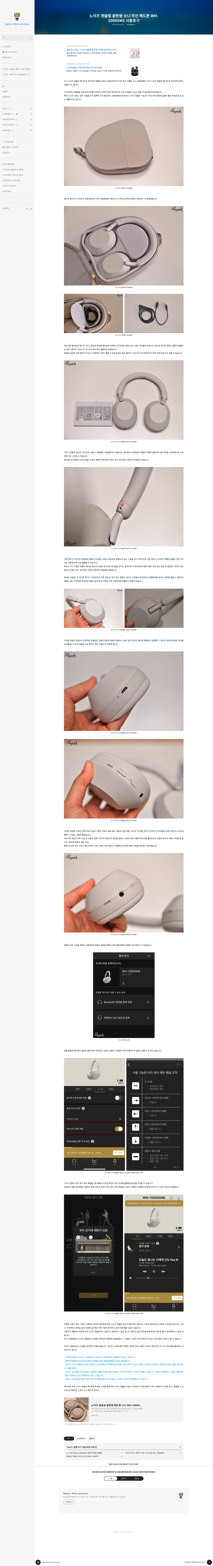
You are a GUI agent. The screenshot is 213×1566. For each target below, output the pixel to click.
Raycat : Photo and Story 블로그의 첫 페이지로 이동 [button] (17, 17)
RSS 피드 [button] (8, 57)
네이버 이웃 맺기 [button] (11, 52)
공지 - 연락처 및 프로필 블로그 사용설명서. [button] (19, 74)
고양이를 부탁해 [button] (10, 119)
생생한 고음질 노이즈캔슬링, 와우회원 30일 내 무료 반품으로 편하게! (94, 71)
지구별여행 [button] (9, 114)
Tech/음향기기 (130, 25)
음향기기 (77, 1447)
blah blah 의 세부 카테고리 (31, 130)
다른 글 (136, 1478)
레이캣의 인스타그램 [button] (12, 180)
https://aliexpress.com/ (75, 46)
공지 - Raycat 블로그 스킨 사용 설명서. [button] (19, 69)
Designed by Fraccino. (198, 1562)
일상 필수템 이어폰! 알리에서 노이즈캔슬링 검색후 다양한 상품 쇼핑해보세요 (91, 54)
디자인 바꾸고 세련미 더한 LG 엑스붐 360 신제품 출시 (144, 1453)
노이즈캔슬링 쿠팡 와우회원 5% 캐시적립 (84, 67)
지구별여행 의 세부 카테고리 (31, 114)
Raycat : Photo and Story (75, 1493)
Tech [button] (7, 108)
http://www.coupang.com (76, 64)
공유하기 (123, 1478)
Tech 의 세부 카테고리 (31, 108)
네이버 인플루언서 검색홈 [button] (14, 169)
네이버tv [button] (8, 191)
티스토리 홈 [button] (9, 142)
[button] (17, 46)
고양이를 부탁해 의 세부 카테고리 (31, 119)
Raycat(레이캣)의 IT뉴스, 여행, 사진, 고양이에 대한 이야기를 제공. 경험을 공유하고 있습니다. (94, 1497)
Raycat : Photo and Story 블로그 (38, 1562)
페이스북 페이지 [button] (10, 186)
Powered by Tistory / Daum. (51, 1562)
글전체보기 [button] (6, 97)
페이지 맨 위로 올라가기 (209, 1562)
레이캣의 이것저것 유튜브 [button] (14, 175)
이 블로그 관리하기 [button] (11, 147)
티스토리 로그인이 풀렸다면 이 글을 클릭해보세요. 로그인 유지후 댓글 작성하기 (123, 1472)
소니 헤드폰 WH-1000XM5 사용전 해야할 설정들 (84, 1453)
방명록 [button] (4, 91)
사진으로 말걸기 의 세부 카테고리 (31, 125)
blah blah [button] (8, 130)
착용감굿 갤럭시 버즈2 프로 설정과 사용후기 (82, 1456)
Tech (69, 1447)
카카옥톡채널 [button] (9, 164)
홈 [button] (3, 86)
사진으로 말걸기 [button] (10, 125)
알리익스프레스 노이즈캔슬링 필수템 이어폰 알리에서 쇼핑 (91, 49)
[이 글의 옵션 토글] (72, 1439)
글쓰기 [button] (7, 152)
